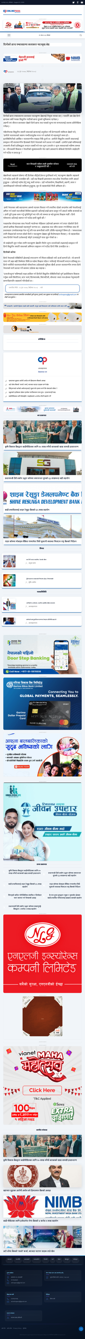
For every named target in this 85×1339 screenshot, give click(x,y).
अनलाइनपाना (11, 72)
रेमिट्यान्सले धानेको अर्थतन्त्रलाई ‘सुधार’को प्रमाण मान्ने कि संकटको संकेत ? (33, 388)
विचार (42, 548)
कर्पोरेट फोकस (41, 1130)
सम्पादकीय (36, 1259)
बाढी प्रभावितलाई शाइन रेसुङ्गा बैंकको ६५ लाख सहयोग (27, 510)
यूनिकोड (24, 1328)
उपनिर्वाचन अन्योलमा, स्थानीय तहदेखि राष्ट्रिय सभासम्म (40, 603)
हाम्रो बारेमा (9, 1328)
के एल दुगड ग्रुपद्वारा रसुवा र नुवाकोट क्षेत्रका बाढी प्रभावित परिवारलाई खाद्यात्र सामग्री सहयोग (65, 896)
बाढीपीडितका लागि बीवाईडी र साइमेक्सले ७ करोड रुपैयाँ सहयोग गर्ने (30, 396)
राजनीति (18, 1259)
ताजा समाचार (42, 864)
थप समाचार (41, 415)
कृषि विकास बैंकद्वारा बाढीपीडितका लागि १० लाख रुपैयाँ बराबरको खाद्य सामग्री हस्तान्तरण (41, 447)
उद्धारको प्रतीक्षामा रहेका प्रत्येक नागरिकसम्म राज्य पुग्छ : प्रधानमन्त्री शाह (32, 392)
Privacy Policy (17, 1328)
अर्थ (53, 1259)
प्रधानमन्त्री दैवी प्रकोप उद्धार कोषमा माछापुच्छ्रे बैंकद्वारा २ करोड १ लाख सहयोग (25, 907)
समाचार (10, 1259)
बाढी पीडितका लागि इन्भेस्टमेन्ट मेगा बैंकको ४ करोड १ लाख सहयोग (30, 1221)
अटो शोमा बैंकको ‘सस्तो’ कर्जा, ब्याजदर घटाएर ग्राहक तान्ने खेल (29, 384)
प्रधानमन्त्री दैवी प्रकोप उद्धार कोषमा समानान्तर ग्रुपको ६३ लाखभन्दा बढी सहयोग (37, 478)
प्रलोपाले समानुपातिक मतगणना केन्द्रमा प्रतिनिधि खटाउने (41, 620)
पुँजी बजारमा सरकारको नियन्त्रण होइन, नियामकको (39, 579)
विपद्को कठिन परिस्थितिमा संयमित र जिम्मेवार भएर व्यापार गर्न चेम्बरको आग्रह (25, 896)
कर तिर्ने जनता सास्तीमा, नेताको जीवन (36, 560)
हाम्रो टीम (4, 1328)
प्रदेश (59, 1259)
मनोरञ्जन (75, 1259)
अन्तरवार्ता (26, 1259)
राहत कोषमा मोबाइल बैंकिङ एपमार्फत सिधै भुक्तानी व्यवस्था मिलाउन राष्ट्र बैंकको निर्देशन (40, 541)
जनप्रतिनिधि (41, 592)
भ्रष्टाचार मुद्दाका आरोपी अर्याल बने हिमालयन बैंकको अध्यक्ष (27, 380)
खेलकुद (67, 1259)
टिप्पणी (45, 1259)
